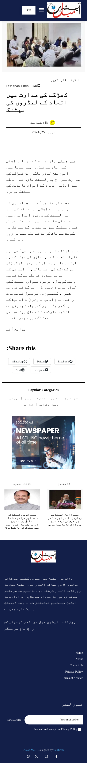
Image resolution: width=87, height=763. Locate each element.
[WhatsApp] (48, 144)
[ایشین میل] (53, 122)
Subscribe (14, 719)
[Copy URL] (19, 144)
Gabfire (57, 749)
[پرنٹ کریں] (38, 144)
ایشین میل (37, 122)
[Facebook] (68, 144)
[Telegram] (29, 144)
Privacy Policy (69, 729)
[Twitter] (58, 144)
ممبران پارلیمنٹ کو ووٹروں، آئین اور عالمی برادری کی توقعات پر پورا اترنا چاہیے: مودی (65, 519)
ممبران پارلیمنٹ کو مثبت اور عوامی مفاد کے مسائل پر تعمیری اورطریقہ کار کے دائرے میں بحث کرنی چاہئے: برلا (22, 521)
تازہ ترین (58, 80)
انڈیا (75, 80)
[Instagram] (46, 757)
